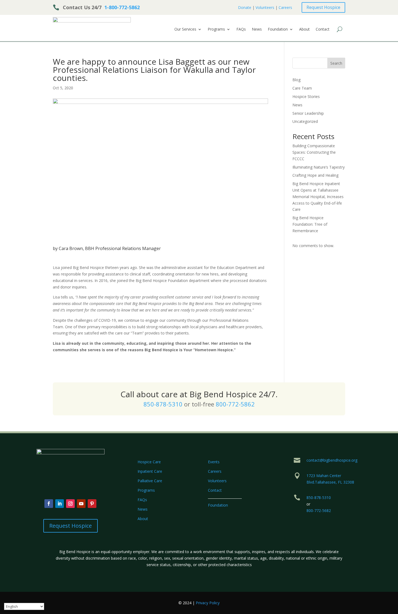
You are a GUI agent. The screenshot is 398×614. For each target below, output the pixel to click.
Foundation (278, 29)
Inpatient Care (150, 471)
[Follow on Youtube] (81, 503)
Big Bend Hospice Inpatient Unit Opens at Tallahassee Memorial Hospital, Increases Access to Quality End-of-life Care (318, 196)
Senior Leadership (308, 113)
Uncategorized (305, 121)
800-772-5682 (318, 510)
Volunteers (265, 7)
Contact (323, 29)
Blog (296, 79)
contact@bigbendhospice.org (331, 460)
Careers (285, 7)
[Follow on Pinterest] (92, 503)
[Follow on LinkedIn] (59, 503)
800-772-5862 (235, 404)
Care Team (302, 88)
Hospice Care (149, 461)
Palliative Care (150, 480)
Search (336, 63)
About (304, 29)
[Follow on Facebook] (48, 503)
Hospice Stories (306, 96)
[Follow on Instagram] (70, 503)
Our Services (185, 29)
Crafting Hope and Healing (315, 175)
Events (214, 461)
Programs (216, 29)
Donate (244, 7)
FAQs (241, 29)
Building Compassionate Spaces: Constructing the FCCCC (314, 152)
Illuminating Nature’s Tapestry (318, 167)
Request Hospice (323, 7)
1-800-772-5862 (122, 7)
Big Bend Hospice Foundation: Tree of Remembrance (309, 224)
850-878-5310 (162, 404)
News (257, 29)
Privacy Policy (208, 602)
